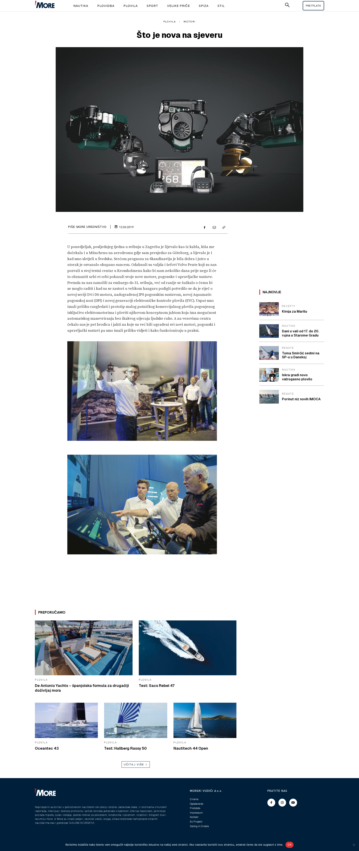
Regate (288, 348)
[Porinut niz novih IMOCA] (269, 397)
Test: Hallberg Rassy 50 (125, 748)
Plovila (170, 21)
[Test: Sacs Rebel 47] (187, 647)
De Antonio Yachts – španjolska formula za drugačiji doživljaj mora (82, 688)
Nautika (288, 326)
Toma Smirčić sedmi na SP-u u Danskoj (300, 355)
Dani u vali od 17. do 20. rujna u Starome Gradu (300, 333)
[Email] (214, 227)
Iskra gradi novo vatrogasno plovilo (297, 377)
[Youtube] (293, 803)
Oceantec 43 (47, 748)
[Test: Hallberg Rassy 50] (135, 720)
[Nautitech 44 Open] (204, 720)
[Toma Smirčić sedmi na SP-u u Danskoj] (269, 353)
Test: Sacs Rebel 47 (157, 685)
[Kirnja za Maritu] (269, 309)
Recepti (288, 306)
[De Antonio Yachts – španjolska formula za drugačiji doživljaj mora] (84, 647)
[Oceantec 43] (66, 720)
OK (289, 844)
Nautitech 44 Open (190, 748)
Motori (189, 21)
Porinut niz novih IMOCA (301, 399)
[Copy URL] (223, 227)
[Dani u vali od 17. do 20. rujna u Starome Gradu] (269, 331)
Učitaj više (134, 764)
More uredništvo (91, 227)
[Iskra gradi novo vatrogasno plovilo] (269, 375)
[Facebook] (204, 227)
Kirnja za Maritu (294, 311)
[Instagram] (282, 803)
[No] (354, 845)
